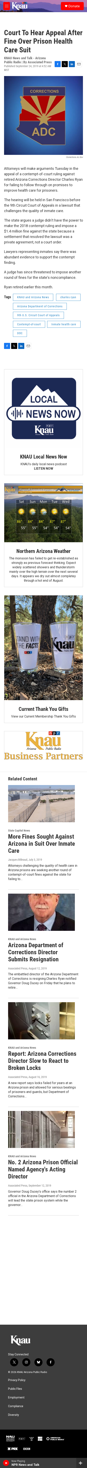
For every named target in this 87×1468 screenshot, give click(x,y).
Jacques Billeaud (17, 859)
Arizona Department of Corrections (40, 306)
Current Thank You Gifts (43, 709)
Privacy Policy (16, 1380)
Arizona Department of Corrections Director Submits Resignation (35, 952)
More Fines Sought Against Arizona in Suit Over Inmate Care (41, 843)
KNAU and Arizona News (33, 297)
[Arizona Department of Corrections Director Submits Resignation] (41, 912)
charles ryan (68, 297)
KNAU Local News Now (43, 457)
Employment (16, 1397)
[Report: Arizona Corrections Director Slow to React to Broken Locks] (41, 1020)
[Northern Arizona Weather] (43, 512)
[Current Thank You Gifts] (43, 647)
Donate (74, 6)
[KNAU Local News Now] (43, 408)
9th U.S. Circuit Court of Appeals (38, 315)
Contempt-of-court (29, 324)
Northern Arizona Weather (43, 551)
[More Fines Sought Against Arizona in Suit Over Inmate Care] (41, 803)
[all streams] (81, 1463)
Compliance (15, 1406)
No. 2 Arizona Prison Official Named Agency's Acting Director (43, 1169)
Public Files (15, 1388)
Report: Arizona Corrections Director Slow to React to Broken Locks (42, 1060)
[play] (6, 1463)
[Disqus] (43, 1270)
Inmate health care (63, 324)
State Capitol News (19, 830)
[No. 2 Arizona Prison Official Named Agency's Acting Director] (41, 1129)
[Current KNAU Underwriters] (43, 745)
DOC (20, 333)
